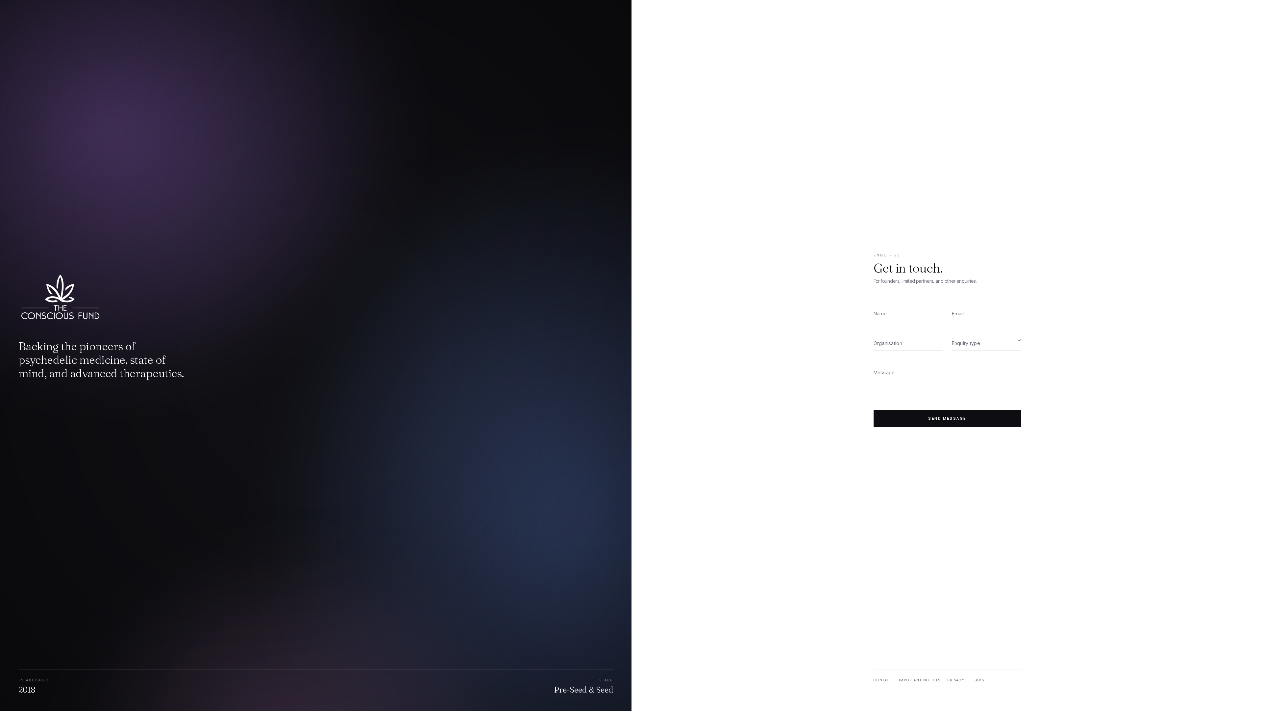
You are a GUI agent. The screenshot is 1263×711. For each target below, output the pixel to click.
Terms (977, 680)
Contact (883, 680)
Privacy (956, 680)
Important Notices (920, 680)
